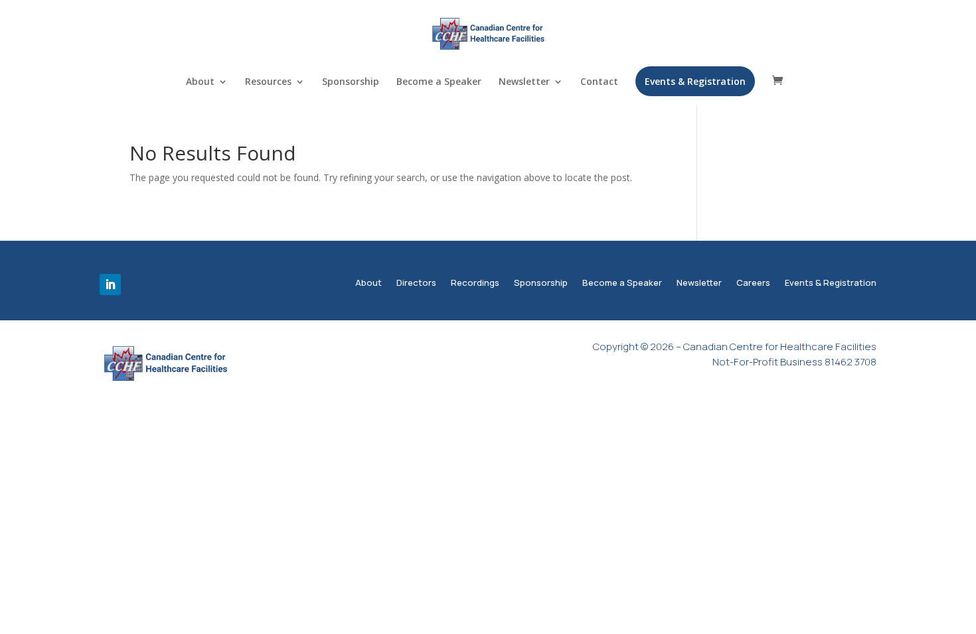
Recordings (475, 283)
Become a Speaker (438, 82)
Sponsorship (350, 82)
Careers (753, 283)
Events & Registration (695, 81)
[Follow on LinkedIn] (110, 284)
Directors (416, 283)
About (200, 82)
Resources (268, 82)
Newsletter (524, 82)
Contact (599, 82)
